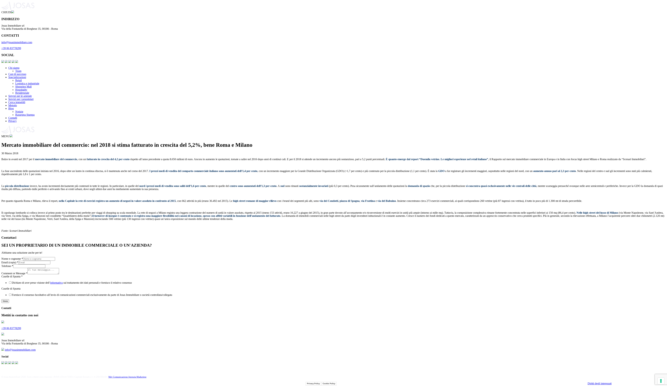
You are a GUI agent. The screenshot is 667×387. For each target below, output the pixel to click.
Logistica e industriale (27, 83)
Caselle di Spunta (12, 276)
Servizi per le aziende (20, 95)
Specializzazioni (17, 77)
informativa (56, 282)
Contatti (12, 117)
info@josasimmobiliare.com (16, 42)
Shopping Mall (23, 86)
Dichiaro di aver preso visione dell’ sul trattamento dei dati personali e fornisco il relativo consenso (72, 282)
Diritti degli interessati (600, 383)
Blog (11, 108)
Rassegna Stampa (25, 114)
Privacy (12, 121)
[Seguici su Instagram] (6, 61)
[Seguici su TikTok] (16, 61)
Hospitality (21, 89)
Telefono (7, 266)
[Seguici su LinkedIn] (9, 61)
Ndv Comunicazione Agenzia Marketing (127, 377)
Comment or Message (14, 273)
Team (18, 70)
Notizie (19, 111)
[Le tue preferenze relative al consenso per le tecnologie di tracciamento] (661, 381)
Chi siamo (13, 67)
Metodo (12, 105)
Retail (18, 80)
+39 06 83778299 (11, 48)
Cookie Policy (329, 383)
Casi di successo (17, 74)
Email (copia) (9, 262)
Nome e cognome (12, 258)
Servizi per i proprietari (21, 99)
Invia (5, 301)
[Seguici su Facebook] (2, 61)
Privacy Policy (313, 383)
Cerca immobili (16, 102)
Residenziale (22, 92)
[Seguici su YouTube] (13, 61)
